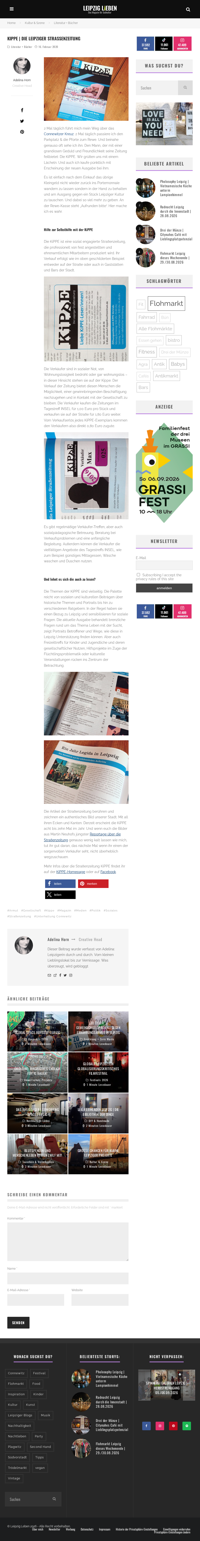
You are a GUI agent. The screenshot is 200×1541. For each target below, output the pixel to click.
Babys (178, 364)
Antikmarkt (166, 375)
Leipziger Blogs (20, 1415)
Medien (81, 910)
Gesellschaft (32, 910)
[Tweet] (22, 121)
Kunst (30, 1405)
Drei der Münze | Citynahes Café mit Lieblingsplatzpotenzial (176, 234)
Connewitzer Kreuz (59, 134)
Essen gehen (150, 340)
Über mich (37, 1529)
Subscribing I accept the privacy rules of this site (159, 577)
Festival (39, 1373)
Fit (141, 304)
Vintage (14, 1478)
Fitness (147, 352)
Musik (45, 1415)
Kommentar (16, 1218)
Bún (165, 317)
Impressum (104, 1529)
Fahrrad (147, 317)
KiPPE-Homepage (70, 872)
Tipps (39, 1457)
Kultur (13, 1405)
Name (12, 1268)
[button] (60, 883)
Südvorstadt (17, 1457)
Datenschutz (87, 1529)
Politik (96, 910)
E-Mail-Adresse (18, 1290)
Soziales (112, 910)
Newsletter (54, 1529)
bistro (174, 340)
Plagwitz (14, 1447)
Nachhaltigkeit (19, 1426)
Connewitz (16, 1373)
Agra (143, 364)
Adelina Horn (22, 80)
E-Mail (141, 558)
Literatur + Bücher (21, 46)
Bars (143, 387)
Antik (159, 364)
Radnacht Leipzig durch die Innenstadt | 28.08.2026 (175, 211)
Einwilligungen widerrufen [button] (176, 1529)
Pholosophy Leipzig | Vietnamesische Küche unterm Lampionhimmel (176, 188)
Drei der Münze (175, 352)
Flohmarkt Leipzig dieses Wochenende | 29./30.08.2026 (175, 258)
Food (36, 1384)
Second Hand (40, 1447)
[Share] (22, 110)
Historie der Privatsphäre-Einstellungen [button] (137, 1529)
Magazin (65, 910)
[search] (185, 87)
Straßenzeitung (20, 916)
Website (77, 1290)
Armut (13, 910)
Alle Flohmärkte (155, 328)
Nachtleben (17, 1436)
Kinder (38, 1394)
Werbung (70, 1529)
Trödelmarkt (17, 1468)
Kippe (50, 910)
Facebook (108, 872)
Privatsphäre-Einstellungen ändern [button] (172, 1532)
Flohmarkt (166, 303)
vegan (40, 1468)
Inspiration (16, 1394)
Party (39, 1436)
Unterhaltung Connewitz (53, 916)
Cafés (144, 376)
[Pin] (22, 132)
